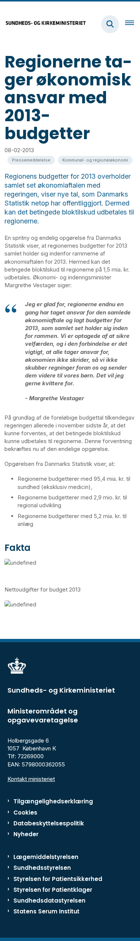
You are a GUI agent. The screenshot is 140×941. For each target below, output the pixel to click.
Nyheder (25, 834)
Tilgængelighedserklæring (53, 801)
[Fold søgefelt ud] (110, 24)
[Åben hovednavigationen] (132, 24)
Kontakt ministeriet (31, 778)
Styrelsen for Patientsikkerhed (57, 879)
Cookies (25, 812)
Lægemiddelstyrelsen (45, 857)
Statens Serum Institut (46, 911)
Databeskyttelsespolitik (48, 823)
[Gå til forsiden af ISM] (43, 24)
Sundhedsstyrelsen (42, 868)
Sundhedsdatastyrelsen (49, 900)
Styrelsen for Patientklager (52, 890)
